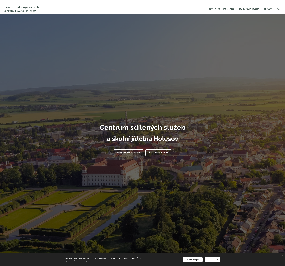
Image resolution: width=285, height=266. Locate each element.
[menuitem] (222, 9)
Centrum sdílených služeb (128, 152)
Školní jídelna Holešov (158, 152)
